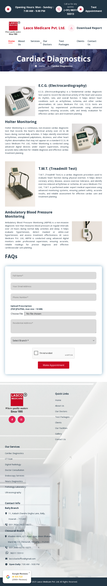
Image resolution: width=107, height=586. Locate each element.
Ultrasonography (13, 492)
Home (11, 41)
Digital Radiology (13, 464)
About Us (21, 43)
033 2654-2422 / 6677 (20, 524)
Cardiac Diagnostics (62, 66)
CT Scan (9, 458)
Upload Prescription (27, 307)
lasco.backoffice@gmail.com (22, 558)
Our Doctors (47, 43)
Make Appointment (53, 365)
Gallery (58, 433)
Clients (80, 41)
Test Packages (64, 43)
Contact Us (92, 43)
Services (35, 41)
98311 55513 (16, 553)
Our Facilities (61, 428)
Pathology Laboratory (15, 486)
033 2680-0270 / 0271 (20, 547)
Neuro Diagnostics (14, 481)
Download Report (89, 28)
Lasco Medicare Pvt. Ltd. (48, 581)
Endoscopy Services (14, 475)
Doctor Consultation (14, 470)
